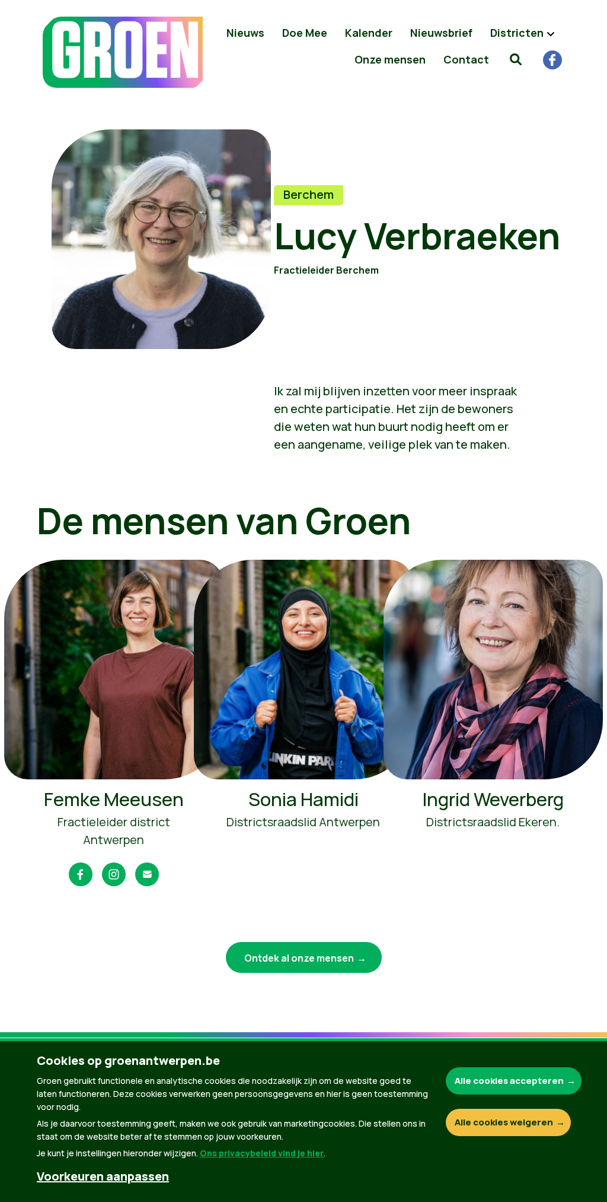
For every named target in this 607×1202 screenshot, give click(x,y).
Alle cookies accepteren (509, 1080)
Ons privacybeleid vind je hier (262, 1153)
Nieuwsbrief (441, 33)
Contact (466, 59)
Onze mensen (390, 59)
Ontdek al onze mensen (299, 958)
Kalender (368, 33)
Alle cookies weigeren (504, 1122)
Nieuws (245, 33)
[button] (515, 59)
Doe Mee (304, 33)
